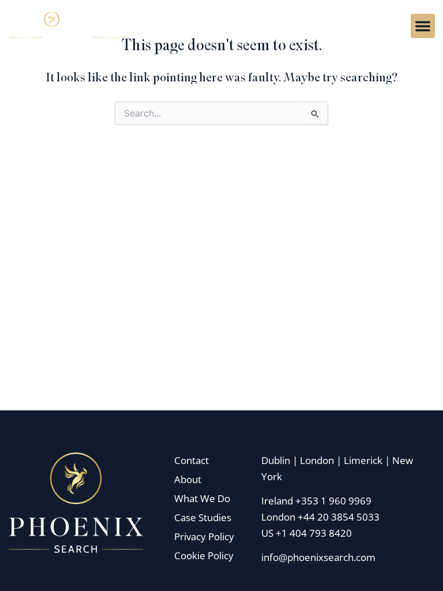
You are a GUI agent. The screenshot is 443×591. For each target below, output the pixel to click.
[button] (423, 26)
